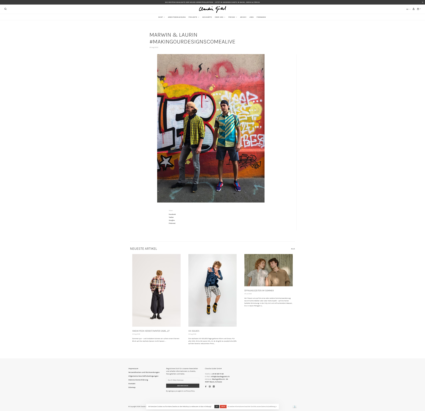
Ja (217, 406)
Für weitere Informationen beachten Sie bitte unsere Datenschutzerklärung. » (252, 406)
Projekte (193, 17)
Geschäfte (207, 17)
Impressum (133, 368)
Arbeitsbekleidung (177, 17)
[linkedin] (214, 387)
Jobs (251, 17)
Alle (293, 249)
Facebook (172, 214)
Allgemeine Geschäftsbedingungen (143, 376)
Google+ (172, 220)
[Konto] (414, 9)
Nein (223, 406)
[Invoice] (295, 407)
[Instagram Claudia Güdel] (210, 387)
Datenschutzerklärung (138, 380)
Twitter (171, 217)
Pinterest (172, 223)
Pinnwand (261, 17)
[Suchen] (5, 9)
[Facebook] (206, 387)
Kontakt (131, 384)
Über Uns (219, 17)
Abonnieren (182, 386)
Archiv (243, 17)
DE (407, 9)
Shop (160, 17)
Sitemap (131, 387)
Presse (231, 17)
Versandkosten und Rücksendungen (143, 372)
